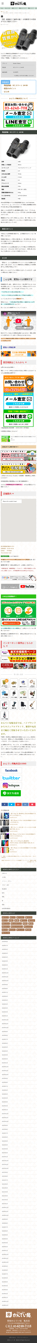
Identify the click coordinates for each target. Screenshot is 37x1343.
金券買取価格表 (6, 908)
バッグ (13, 917)
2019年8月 (5, 1270)
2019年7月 (5, 1274)
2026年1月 (5, 968)
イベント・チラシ (7, 881)
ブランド (6, 917)
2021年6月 (5, 1184)
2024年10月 (5, 1027)
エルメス (29, 917)
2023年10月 (5, 1074)
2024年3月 (5, 1055)
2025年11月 (5, 976)
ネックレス (6, 923)
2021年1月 (5, 1203)
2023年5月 (5, 1094)
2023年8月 (5, 1082)
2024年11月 (5, 1023)
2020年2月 (5, 1246)
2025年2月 (5, 1012)
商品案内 (4, 889)
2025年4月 (5, 1004)
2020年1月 (5, 1250)
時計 (12, 920)
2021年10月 (5, 1168)
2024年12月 (5, 1019)
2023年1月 (5, 1109)
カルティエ (6, 926)
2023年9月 (5, 1078)
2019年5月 (5, 1281)
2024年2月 (5, 1058)
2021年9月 (5, 1172)
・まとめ (5, 91)
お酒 (31, 923)
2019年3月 (5, 1289)
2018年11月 (5, 1305)
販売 (3, 892)
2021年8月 (5, 1176)
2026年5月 (5, 953)
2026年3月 (5, 961)
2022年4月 (5, 1145)
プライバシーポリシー (22, 1337)
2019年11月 (5, 1258)
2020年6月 (5, 1231)
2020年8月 (5, 1223)
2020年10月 (5, 1215)
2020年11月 (5, 1211)
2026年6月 (5, 949)
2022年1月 (5, 1156)
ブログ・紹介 (5, 885)
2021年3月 (5, 1195)
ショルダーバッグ (17, 923)
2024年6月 (5, 1043)
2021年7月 (5, 1180)
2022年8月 (5, 1129)
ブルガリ (13, 929)
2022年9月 (5, 1125)
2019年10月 (5, 1262)
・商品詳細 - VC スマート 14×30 (15, 85)
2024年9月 (5, 1031)
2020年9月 (5, 1219)
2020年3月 (5, 1242)
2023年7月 (5, 1086)
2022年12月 (5, 1113)
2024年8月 (5, 1035)
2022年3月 (5, 1148)
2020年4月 (5, 1238)
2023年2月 (5, 1105)
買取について (31, 8)
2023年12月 (5, 1066)
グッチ (5, 920)
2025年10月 (5, 980)
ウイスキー (21, 917)
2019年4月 (5, 1285)
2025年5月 (5, 1000)
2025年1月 (5, 1015)
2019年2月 (5, 1293)
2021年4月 (5, 1192)
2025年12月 (5, 972)
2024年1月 (5, 1062)
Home (2, 8)
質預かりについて (23, 8)
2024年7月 (5, 1039)
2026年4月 (5, 957)
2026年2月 (5, 965)
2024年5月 (5, 1047)
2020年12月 (5, 1207)
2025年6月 (5, 996)
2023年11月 (5, 1070)
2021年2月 (5, 1199)
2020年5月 (5, 1235)
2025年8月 (5, 988)
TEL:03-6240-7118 (6, 553)
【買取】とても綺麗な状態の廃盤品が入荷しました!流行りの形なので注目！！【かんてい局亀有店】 (18, 857)
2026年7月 (5, 945)
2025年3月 (5, 1008)
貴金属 (28, 929)
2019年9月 (5, 1266)
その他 (4, 877)
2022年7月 (5, 1133)
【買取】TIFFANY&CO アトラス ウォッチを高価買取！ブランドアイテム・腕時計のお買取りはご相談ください (18, 861)
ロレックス (21, 929)
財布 (26, 923)
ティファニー (29, 926)
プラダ (5, 929)
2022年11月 (5, 1117)
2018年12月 (5, 1301)
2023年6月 (5, 1090)
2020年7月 (5, 1227)
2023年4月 (5, 1098)
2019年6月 (5, 1278)
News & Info (7, 8)
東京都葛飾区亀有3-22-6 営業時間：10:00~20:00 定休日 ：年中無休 (7, 548)
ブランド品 (6, 932)
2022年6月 (5, 1137)
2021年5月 (5, 1188)
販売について (14, 8)
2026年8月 (5, 941)
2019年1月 (5, 1297)
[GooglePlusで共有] (18, 804)
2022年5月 (5, 1141)
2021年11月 (5, 1164)
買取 (3, 896)
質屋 (3, 904)
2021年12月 (5, 1160)
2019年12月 (5, 1254)
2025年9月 (5, 984)
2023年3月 (5, 1102)
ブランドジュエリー (17, 926)
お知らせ (4, 873)
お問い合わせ (12, 1337)
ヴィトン (24, 920)
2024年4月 (5, 1051)
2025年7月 (5, 992)
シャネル (32, 920)
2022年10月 (5, 1121)
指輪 (17, 920)
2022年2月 (5, 1152)
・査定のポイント (9, 88)
